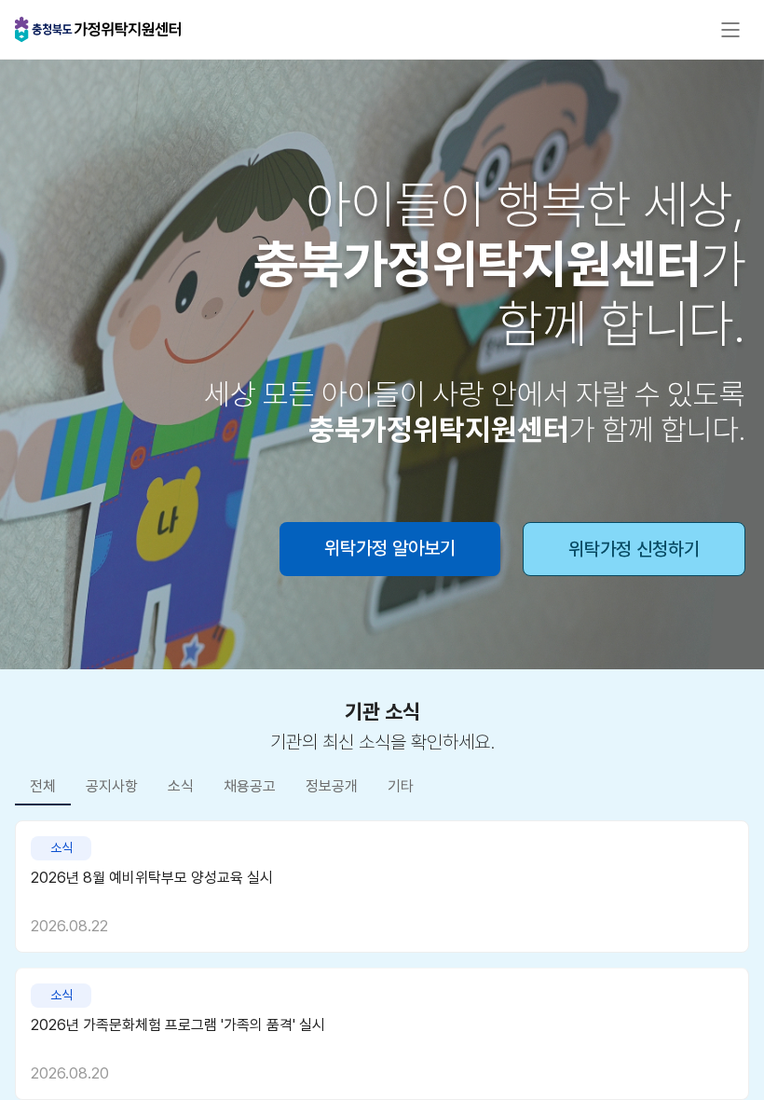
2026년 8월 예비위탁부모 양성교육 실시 (152, 878)
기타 (401, 786)
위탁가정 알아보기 (390, 548)
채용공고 (250, 786)
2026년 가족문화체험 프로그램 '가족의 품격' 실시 (178, 1025)
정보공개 (332, 786)
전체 (43, 786)
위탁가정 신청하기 (634, 549)
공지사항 (112, 786)
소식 (181, 786)
